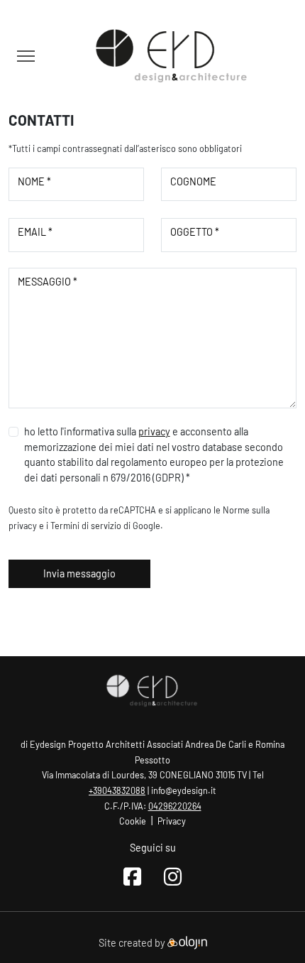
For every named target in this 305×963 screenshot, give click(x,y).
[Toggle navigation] (26, 56)
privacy (154, 431)
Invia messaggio (79, 573)
